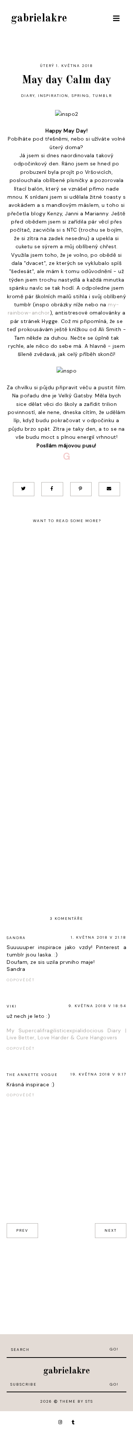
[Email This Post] (109, 489)
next (111, 1230)
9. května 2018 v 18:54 (97, 1005)
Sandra (16, 937)
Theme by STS (76, 1401)
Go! (114, 1349)
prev (22, 1230)
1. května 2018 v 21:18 (98, 937)
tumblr (102, 95)
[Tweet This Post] (23, 489)
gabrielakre (39, 18)
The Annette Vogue (32, 1074)
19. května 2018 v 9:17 (98, 1074)
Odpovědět (21, 980)
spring (80, 95)
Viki (12, 1006)
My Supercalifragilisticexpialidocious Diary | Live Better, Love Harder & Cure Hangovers (66, 1034)
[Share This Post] (52, 489)
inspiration (53, 95)
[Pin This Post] (81, 489)
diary (28, 95)
